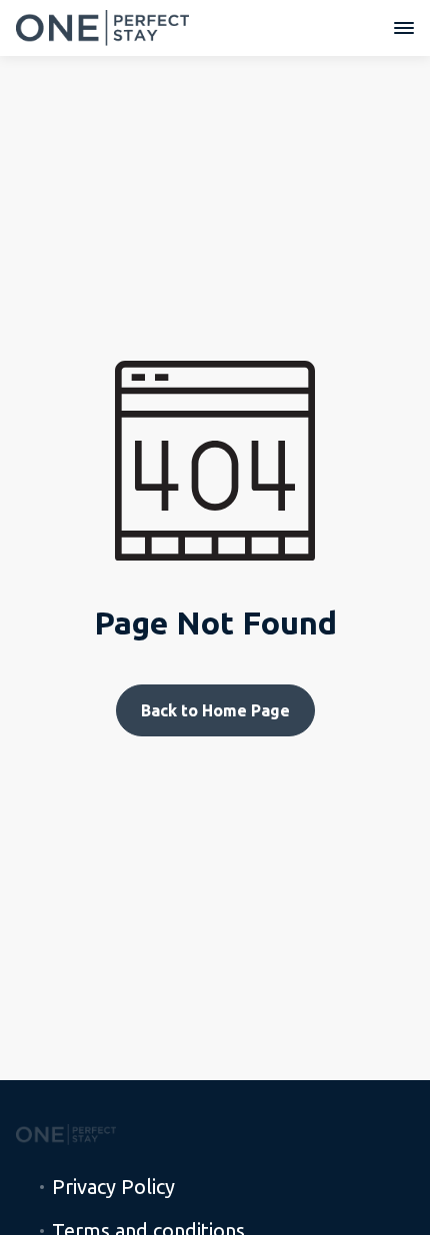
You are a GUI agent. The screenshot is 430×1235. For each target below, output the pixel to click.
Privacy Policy (113, 1187)
